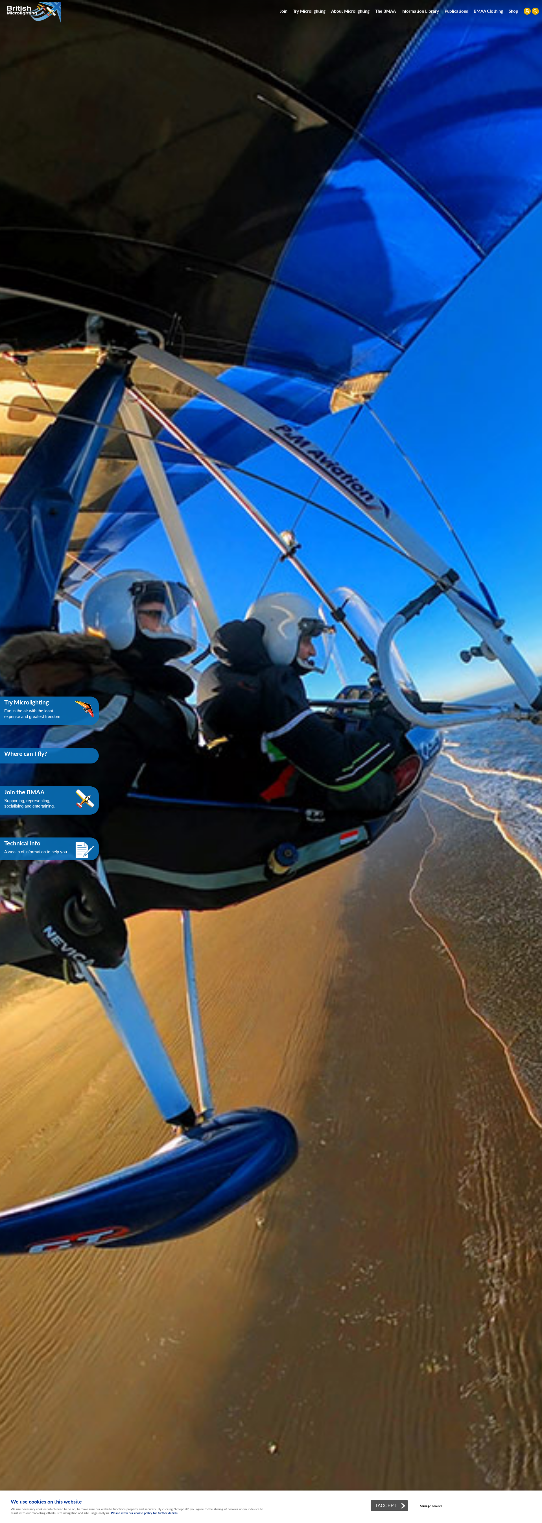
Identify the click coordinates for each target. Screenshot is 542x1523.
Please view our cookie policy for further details (144, 1513)
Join (283, 11)
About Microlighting (350, 11)
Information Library (420, 11)
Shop (513, 11)
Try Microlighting (309, 11)
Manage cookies (431, 1506)
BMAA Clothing (488, 11)
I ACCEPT (386, 1505)
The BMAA (385, 11)
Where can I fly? (25, 753)
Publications (456, 11)
